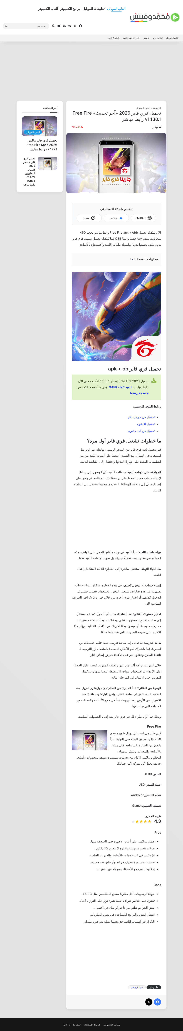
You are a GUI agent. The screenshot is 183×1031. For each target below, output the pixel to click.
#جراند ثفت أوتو (131, 38)
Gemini (113, 218)
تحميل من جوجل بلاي (141, 417)
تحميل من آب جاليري (141, 431)
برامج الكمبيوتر (70, 9)
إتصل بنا (77, 1024)
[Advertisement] (91, 70)
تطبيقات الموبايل (94, 9)
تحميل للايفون (146, 424)
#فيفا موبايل (172, 38)
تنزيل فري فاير (137, 987)
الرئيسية (157, 108)
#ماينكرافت (113, 38)
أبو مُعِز (155, 127)
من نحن (67, 1024)
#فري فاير (158, 38)
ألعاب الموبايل (116, 9)
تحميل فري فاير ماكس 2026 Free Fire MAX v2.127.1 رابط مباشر (41, 144)
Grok (86, 218)
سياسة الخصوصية (111, 1024)
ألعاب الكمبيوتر (48, 9)
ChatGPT (140, 218)
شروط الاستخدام (92, 1024)
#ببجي (146, 38)
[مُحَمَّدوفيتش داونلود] (155, 17)
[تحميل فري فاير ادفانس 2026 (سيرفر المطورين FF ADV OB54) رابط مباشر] (47, 163)
